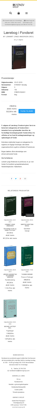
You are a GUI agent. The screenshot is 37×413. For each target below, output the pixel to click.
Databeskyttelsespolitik (19, 387)
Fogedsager (10, 331)
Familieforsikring (10, 280)
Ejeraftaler (27, 229)
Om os (18, 379)
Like (11, 178)
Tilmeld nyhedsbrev (18, 392)
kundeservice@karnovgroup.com (19, 370)
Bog (15, 39)
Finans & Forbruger (27, 277)
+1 (20, 178)
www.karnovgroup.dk (18, 407)
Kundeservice (19, 381)
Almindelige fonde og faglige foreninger (10, 229)
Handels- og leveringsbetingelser (18, 384)
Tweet (16, 178)
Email (25, 178)
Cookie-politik (19, 389)
